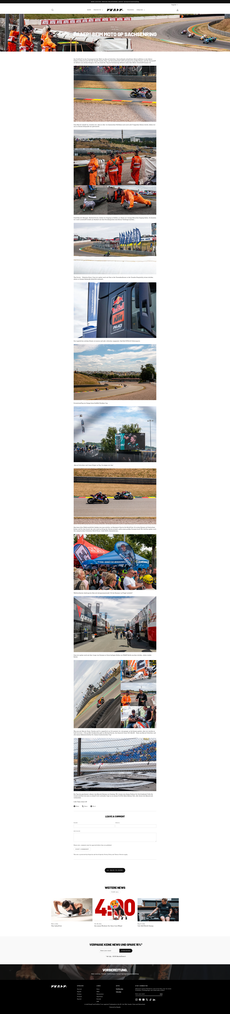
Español (79, 999)
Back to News (116, 870)
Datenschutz (100, 994)
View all (115, 892)
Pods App (118, 991)
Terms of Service (119, 854)
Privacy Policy (108, 854)
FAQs (98, 991)
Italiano (79, 994)
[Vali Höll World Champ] (158, 909)
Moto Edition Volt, (130, 796)
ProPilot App (119, 988)
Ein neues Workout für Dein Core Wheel (108, 926)
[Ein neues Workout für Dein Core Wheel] (115, 909)
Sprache (140, 10)
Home (112, 27)
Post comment (82, 849)
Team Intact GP (82, 802)
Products (98, 10)
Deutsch (79, 989)
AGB (98, 1001)
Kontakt (99, 999)
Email (117, 822)
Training (130, 10)
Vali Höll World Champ (145, 926)
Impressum (100, 996)
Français (79, 996)
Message (77, 831)
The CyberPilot (56, 926)
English (79, 991)
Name (76, 822)
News (89, 10)
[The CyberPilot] (71, 909)
